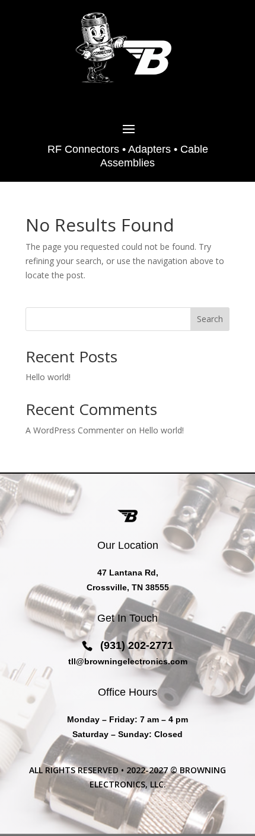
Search (210, 318)
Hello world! (48, 376)
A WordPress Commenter (75, 430)
